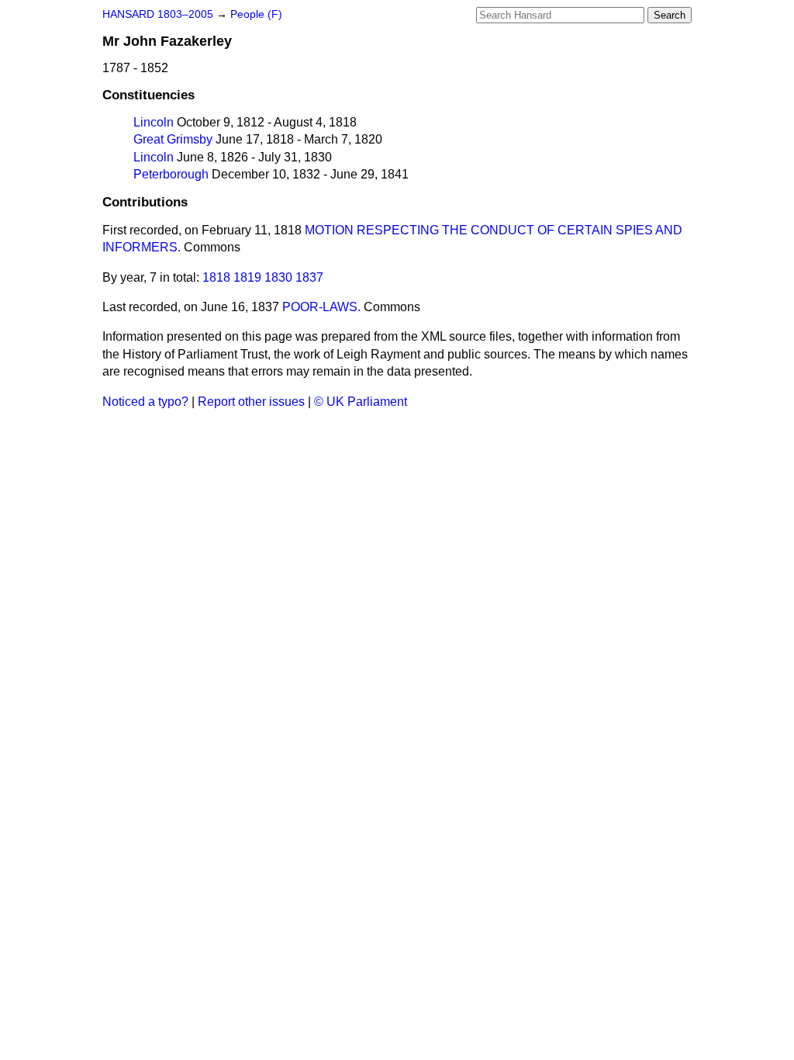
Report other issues (251, 401)
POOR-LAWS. (321, 306)
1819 (247, 277)
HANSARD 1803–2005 (157, 14)
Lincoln (153, 122)
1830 (278, 277)
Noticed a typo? (145, 401)
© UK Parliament (360, 401)
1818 (216, 277)
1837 (309, 277)
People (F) (256, 14)
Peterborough (171, 174)
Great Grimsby (172, 139)
